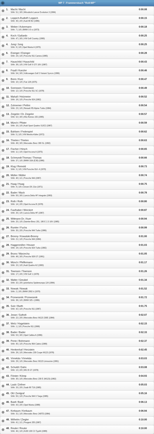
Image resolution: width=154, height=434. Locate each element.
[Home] (3, 3)
